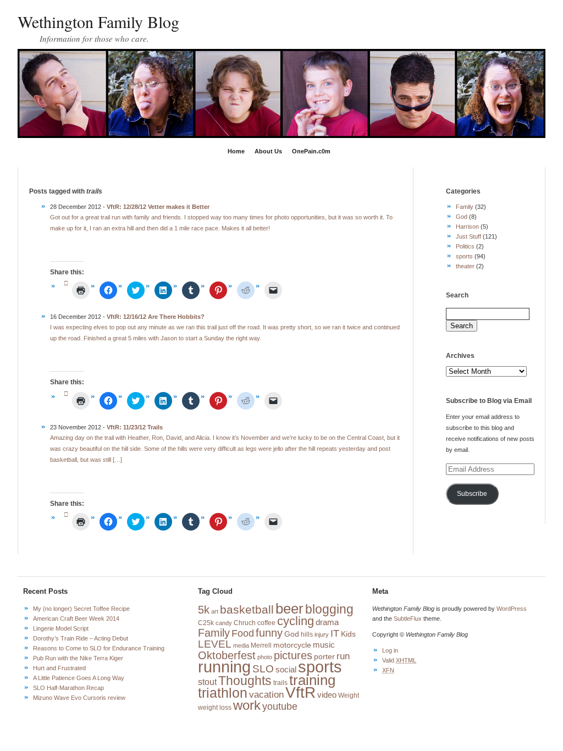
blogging (329, 609)
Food (242, 633)
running (224, 667)
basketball (247, 609)
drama (327, 622)
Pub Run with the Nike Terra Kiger (78, 658)
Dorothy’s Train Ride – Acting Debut (80, 638)
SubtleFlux (408, 618)
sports (464, 256)
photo (264, 657)
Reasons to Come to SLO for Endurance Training (98, 648)
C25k (206, 623)
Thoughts (245, 680)
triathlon (222, 693)
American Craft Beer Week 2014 (76, 618)
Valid (399, 660)
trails (280, 683)
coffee (266, 623)
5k (203, 610)
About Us (268, 151)
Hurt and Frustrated (59, 668)
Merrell (261, 645)
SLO (263, 669)
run (343, 656)
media (241, 645)
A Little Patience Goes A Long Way (78, 678)
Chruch (245, 623)
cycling (295, 621)
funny (269, 633)
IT (334, 633)
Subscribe (472, 494)
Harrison (467, 226)
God (461, 216)
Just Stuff (468, 236)
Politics (465, 246)
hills (307, 634)
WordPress (511, 608)
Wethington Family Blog (98, 21)
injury (321, 634)
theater (465, 266)
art (214, 611)
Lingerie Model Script (61, 628)
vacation (266, 694)
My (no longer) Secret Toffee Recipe (81, 608)
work (247, 705)
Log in (390, 650)
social (285, 669)
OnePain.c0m (311, 151)
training (312, 680)
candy (224, 623)
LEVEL (214, 644)
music (324, 644)
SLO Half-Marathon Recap (68, 687)
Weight (348, 695)
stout (207, 682)
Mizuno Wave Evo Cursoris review (79, 697)
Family (464, 206)
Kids (348, 634)
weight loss (214, 707)
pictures (293, 655)
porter (324, 657)
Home (236, 151)
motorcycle (292, 645)
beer (289, 608)
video (326, 695)
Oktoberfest (227, 655)
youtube (279, 706)
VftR (300, 692)
